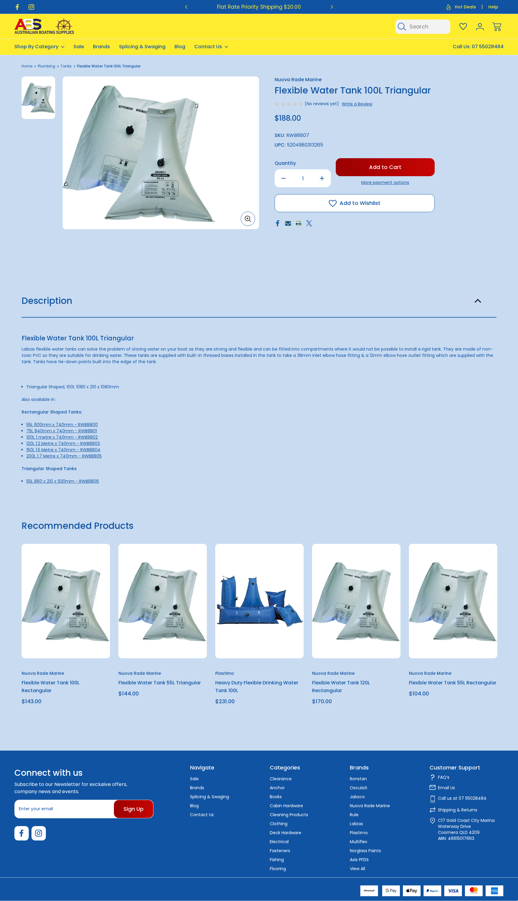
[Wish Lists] (463, 27)
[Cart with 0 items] (497, 27)
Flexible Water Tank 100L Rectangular (50, 686)
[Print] (299, 223)
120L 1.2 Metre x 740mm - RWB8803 (63, 443)
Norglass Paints (365, 851)
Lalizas (356, 824)
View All (357, 869)
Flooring (278, 869)
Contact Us (208, 46)
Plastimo (359, 833)
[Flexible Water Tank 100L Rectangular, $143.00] (66, 601)
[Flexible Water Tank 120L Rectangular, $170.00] (356, 601)
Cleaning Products (289, 815)
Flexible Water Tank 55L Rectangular (452, 682)
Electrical (279, 842)
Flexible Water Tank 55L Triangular (159, 682)
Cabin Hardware (286, 806)
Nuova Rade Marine (370, 806)
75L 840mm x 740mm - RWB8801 (61, 431)
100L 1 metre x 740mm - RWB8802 (62, 437)
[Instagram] (31, 7)
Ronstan (358, 779)
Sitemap (90, 888)
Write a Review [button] (357, 104)
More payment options (385, 182)
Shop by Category (36, 46)
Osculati (358, 788)
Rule (354, 815)
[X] (309, 223)
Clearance (281, 779)
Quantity (285, 163)
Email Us (446, 788)
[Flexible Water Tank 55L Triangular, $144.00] (162, 601)
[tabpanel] (38, 97)
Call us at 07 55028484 (462, 798)
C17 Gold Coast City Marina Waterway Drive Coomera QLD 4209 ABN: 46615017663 (466, 829)
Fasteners (280, 851)
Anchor (277, 788)
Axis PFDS (359, 860)
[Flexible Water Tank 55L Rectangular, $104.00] (453, 601)
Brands (101, 46)
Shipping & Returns (457, 810)
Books (276, 797)
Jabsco (357, 797)
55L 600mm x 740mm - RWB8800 (62, 425)
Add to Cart (66, 644)
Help (493, 7)
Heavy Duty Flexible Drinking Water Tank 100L (256, 686)
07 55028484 (488, 46)
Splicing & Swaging (142, 46)
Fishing (277, 860)
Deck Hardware (285, 833)
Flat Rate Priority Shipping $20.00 (259, 6)
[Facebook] (17, 7)
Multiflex (358, 842)
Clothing (278, 824)
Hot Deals (465, 7)
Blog (179, 46)
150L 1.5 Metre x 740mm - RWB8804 (63, 450)
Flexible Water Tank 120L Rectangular (341, 686)
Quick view (83, 563)
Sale (78, 46)
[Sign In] (480, 27)
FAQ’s (443, 777)
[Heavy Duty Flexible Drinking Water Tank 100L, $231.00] (259, 601)
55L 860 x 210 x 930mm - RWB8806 (62, 481)
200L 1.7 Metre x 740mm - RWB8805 (64, 456)
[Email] (288, 223)
